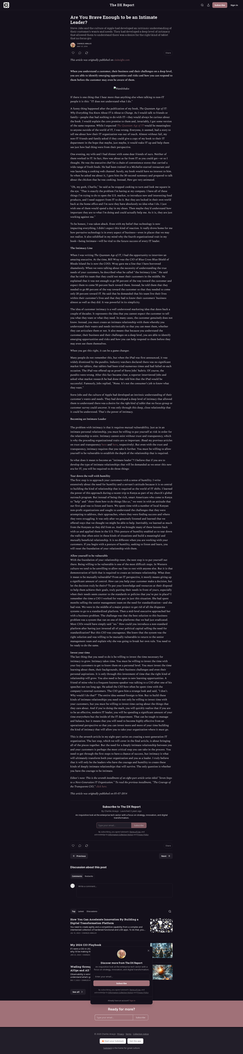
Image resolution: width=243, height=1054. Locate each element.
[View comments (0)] (80, 53)
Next (163, 856)
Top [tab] (73, 911)
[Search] (202, 5)
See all (76, 991)
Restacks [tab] (89, 876)
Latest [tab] (81, 911)
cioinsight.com (122, 60)
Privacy (120, 1034)
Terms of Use (135, 989)
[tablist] (82, 876)
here (104, 445)
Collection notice (141, 1034)
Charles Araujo (84, 44)
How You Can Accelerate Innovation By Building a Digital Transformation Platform (104, 921)
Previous (81, 856)
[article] (121, 928)
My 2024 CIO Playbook (85, 945)
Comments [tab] (77, 876)
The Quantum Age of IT (130, 126)
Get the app (135, 1041)
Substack (107, 1048)
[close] (148, 950)
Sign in (234, 5)
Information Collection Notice (120, 992)
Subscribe (220, 5)
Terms (128, 1034)
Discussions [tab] (92, 911)
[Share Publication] (208, 5)
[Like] (73, 53)
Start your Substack (114, 1041)
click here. (101, 787)
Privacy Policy (142, 992)
